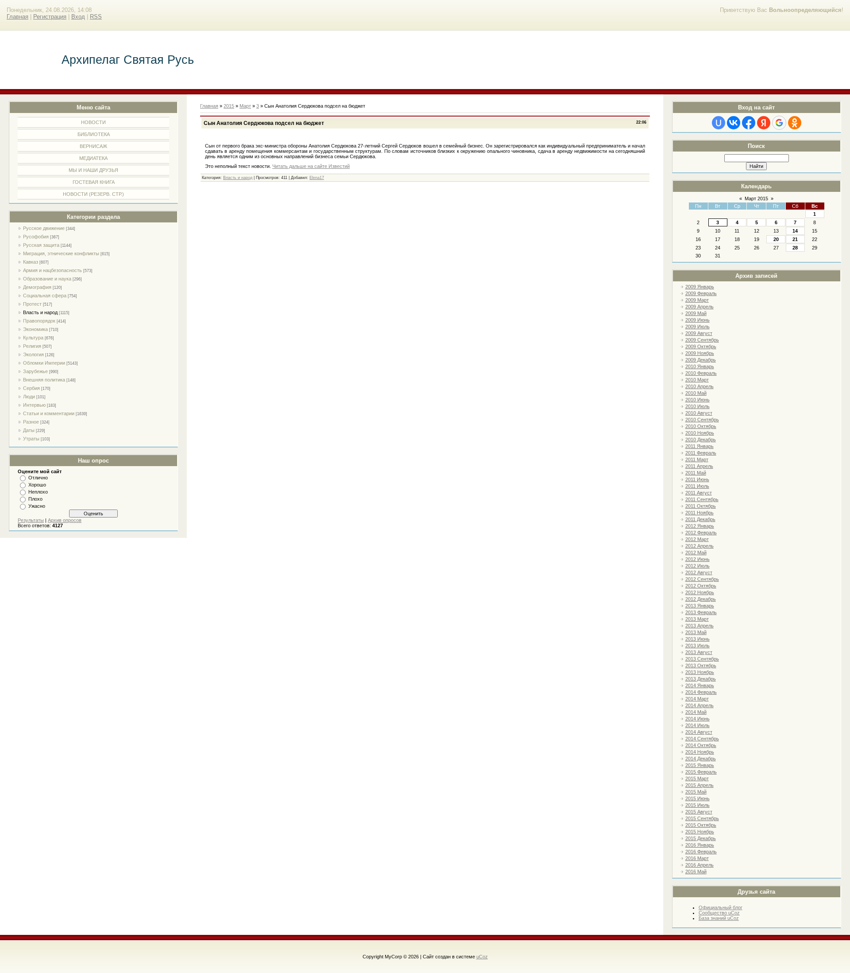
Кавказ (30, 262)
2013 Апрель (699, 625)
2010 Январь (699, 366)
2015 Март (697, 778)
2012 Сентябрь (702, 579)
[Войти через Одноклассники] (794, 122)
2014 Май (696, 712)
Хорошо (37, 484)
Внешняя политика (44, 379)
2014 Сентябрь (702, 738)
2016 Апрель (699, 865)
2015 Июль (697, 805)
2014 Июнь (697, 718)
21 (795, 239)
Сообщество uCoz (719, 912)
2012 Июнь (697, 559)
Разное (31, 421)
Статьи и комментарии (48, 413)
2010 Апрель (699, 386)
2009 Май (696, 313)
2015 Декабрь (700, 838)
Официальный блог (720, 907)
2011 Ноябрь (699, 512)
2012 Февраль (701, 532)
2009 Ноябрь (699, 353)
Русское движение (44, 228)
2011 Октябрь (700, 506)
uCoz (482, 956)
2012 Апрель (699, 546)
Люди (29, 396)
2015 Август (698, 811)
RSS (96, 16)
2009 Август (698, 333)
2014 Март (697, 698)
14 (795, 231)
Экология (33, 354)
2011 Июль (697, 486)
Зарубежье (35, 371)
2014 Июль (697, 725)
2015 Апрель (699, 785)
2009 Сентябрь (702, 339)
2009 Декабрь (700, 359)
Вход (78, 16)
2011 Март (696, 459)
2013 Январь (699, 605)
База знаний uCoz (719, 918)
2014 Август (698, 732)
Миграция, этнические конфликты (61, 253)
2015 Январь (699, 765)
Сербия (31, 388)
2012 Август (698, 572)
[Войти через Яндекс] (763, 122)
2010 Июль (697, 406)
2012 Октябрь (700, 585)
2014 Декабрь (700, 758)
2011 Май (695, 472)
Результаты (31, 520)
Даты (29, 430)
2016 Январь (699, 845)
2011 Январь (699, 446)
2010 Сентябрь (702, 419)
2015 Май (696, 791)
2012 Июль (697, 565)
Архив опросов (64, 520)
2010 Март (697, 379)
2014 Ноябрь (699, 752)
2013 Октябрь (700, 665)
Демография (37, 287)
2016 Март (697, 858)
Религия (32, 346)
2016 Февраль (701, 851)
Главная (17, 16)
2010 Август (698, 413)
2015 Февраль (701, 772)
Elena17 (316, 177)
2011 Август (698, 492)
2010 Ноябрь (699, 433)
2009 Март (697, 300)
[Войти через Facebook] (748, 122)
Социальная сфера (44, 295)
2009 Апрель (699, 306)
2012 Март (697, 539)
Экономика (35, 329)
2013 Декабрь (700, 678)
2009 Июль (697, 326)
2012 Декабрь (700, 599)
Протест (32, 304)
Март (245, 106)
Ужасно (36, 506)
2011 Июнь (697, 479)
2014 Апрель (699, 705)
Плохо (35, 499)
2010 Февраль (701, 373)
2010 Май (696, 393)
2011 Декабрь (700, 519)
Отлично (38, 477)
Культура (33, 337)
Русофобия (36, 236)
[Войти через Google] (779, 123)
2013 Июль (697, 645)
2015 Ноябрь (699, 831)
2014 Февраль (701, 692)
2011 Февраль (700, 452)
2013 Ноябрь (699, 672)
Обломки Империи (44, 363)
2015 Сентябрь (702, 818)
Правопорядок (39, 320)
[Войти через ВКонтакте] (733, 122)
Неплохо (38, 491)
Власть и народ (40, 312)
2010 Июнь (697, 399)
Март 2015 (756, 198)
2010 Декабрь (700, 439)
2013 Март (697, 619)
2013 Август (698, 652)
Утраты (31, 438)
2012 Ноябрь (699, 592)
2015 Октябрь (700, 825)
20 (776, 239)
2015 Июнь (697, 798)
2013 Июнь (697, 639)
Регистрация (49, 16)
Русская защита (41, 245)
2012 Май (696, 552)
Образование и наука (47, 278)
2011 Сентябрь (702, 499)
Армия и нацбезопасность (52, 270)
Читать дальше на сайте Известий (311, 166)
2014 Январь (699, 685)
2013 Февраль (701, 612)
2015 (229, 106)
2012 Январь (699, 526)
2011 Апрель (699, 466)
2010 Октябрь (700, 426)
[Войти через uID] (718, 122)
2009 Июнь (697, 320)
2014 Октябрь (700, 745)
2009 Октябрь (700, 346)
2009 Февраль (701, 293)
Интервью (34, 405)
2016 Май (696, 871)
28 (795, 247)
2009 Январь (699, 286)
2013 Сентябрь (702, 659)
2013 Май (696, 632)
